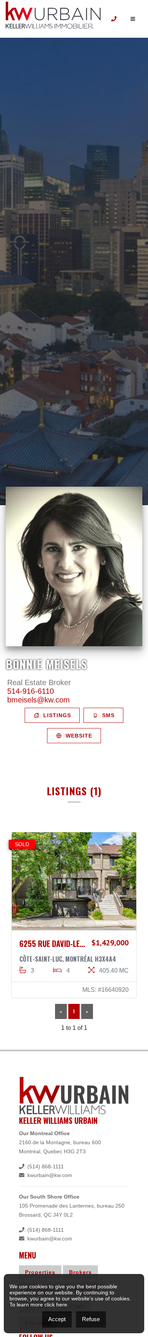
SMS (107, 715)
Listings (56, 715)
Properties (40, 1272)
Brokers (80, 1272)
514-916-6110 (30, 691)
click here (55, 1305)
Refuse (91, 1319)
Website (78, 736)
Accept (57, 1319)
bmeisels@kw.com (38, 700)
